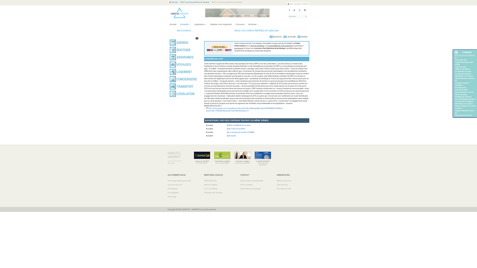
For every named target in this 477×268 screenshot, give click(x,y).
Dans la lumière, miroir (464, 92)
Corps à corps (460, 67)
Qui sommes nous (175, 185)
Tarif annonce (282, 185)
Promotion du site (284, 189)
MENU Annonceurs (284, 181)
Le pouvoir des (461, 60)
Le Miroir (458, 108)
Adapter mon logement (221, 24)
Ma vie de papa (461, 94)
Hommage (172, 197)
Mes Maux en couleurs (464, 76)
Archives (252, 24)
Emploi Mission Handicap (250, 189)
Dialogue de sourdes (463, 97)
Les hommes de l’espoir (464, 101)
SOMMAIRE (467, 52)
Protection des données (213, 193)
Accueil (175, 2)
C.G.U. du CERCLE (211, 189)
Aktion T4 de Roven (462, 69)
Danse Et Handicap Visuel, (465, 99)
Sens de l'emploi (461, 90)
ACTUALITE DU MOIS (236, 129)
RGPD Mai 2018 (210, 181)
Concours (240, 24)
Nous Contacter (246, 185)
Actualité (184, 24)
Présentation (173, 189)
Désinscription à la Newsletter (251, 181)
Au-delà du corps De (463, 74)
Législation (199, 24)
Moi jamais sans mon (463, 115)
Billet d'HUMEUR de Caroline (239, 125)
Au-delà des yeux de (463, 71)
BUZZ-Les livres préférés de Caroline (194, 2)
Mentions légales (210, 185)
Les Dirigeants (173, 193)
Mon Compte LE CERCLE (299, 4)
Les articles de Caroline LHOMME (241, 132)
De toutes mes (460, 87)
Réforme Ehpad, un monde (465, 106)
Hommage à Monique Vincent (179, 181)
